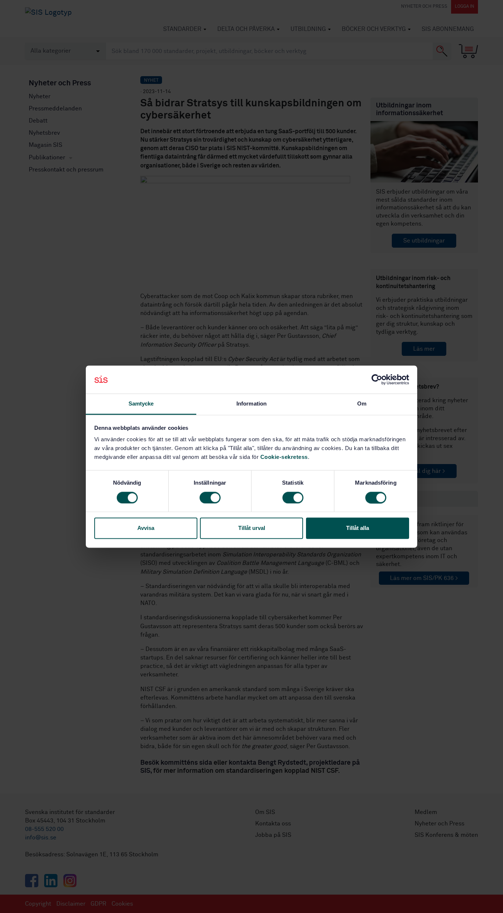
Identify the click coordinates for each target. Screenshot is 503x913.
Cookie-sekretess (284, 457)
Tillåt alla (357, 528)
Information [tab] (251, 404)
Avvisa (145, 528)
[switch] (210, 497)
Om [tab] (361, 404)
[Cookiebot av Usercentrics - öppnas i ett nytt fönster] (377, 379)
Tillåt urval (251, 528)
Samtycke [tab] (141, 404)
